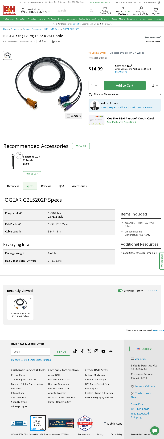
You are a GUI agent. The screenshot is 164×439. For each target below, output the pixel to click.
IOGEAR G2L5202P (70, 29)
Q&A (62, 186)
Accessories (79, 186)
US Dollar (147, 348)
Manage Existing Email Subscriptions (31, 359)
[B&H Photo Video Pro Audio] (11, 10)
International (18, 392)
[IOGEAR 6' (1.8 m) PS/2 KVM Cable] (48, 84)
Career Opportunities (59, 401)
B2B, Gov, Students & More (30, 2)
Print (58, 41)
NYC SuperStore (125, 2)
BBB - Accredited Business (19, 423)
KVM (46, 29)
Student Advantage (95, 379)
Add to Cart (124, 85)
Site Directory (18, 397)
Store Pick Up (139, 404)
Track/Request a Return (24, 379)
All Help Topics (19, 406)
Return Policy (18, 375)
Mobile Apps (114, 423)
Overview (13, 186)
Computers (15, 29)
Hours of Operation (58, 384)
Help (145, 2)
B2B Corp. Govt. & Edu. (97, 384)
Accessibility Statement (141, 434)
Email (17, 352)
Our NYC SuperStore (59, 379)
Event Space (91, 388)
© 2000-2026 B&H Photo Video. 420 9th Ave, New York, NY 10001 (40, 434)
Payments (16, 388)
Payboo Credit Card (58, 388)
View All (81, 146)
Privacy (100, 434)
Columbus (77, 24)
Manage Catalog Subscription (27, 384)
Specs (29, 186)
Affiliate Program (57, 392)
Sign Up (61, 352)
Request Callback (145, 386)
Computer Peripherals (32, 29)
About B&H (54, 375)
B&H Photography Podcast (99, 397)
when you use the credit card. (133, 69)
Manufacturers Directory (61, 397)
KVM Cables (55, 29)
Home (6, 29)
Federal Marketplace (96, 375)
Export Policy (116, 434)
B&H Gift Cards (140, 409)
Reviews (46, 186)
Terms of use (84, 434)
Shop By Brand (19, 401)
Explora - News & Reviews (99, 392)
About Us (137, 2)
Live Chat (152, 2)
